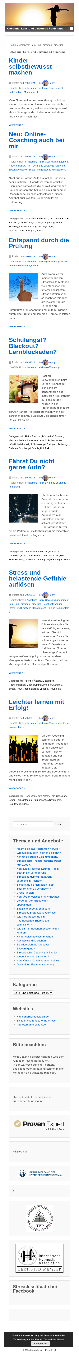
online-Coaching (28, 226)
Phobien (47, 685)
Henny (52, 83)
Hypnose (13, 222)
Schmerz (58, 685)
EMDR (65, 218)
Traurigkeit (55, 689)
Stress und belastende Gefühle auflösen (37, 578)
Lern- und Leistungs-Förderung (43, 88)
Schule (35, 448)
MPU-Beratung (16, 559)
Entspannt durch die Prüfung (39, 243)
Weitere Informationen (54, 1339)
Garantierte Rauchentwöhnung (35, 964)
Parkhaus (30, 559)
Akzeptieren (40, 1343)
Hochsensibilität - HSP (20, 165)
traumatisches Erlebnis (36, 689)
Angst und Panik (35, 161)
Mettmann (54, 555)
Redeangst (63, 444)
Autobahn (43, 551)
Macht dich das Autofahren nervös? (38, 848)
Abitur (28, 436)
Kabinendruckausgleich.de (33, 1016)
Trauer (19, 689)
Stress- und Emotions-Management (47, 169)
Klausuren (32, 440)
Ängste (37, 681)
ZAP (47, 448)
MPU (62, 555)
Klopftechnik (25, 222)
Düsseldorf (55, 218)
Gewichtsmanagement (56, 161)
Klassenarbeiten (17, 440)
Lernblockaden (47, 440)
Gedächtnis (31, 796)
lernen (59, 222)
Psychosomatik (17, 230)
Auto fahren (31, 551)
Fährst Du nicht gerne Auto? (31, 464)
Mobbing (13, 226)
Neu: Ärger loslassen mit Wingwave (38, 896)
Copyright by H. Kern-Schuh (43, 1350)
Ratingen (30, 230)
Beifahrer (54, 551)
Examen (59, 436)
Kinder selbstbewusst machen (30, 66)
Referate (13, 448)
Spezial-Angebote (18, 169)
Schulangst (25, 448)
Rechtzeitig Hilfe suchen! (32, 940)
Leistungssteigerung (44, 222)
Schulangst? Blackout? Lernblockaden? (33, 345)
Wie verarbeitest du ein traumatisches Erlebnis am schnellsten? (33, 920)
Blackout (36, 436)
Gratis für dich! (26, 892)
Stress (39, 230)
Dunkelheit (14, 555)
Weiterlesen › (17, 124)
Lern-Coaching (58, 796)
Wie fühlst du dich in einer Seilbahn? (39, 852)
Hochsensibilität (17, 685)
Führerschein (41, 555)
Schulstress (15, 804)
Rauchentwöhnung (53, 604)
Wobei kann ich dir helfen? (33, 956)
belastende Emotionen (36, 218)
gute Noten (43, 796)
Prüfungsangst (45, 226)
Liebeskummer (34, 685)
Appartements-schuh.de (31, 1024)
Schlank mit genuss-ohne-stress (36, 1020)
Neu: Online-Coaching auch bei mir (36, 140)
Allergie (29, 681)
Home (13, 45)
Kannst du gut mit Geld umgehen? (37, 856)
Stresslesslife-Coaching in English (37, 952)
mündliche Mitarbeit (19, 444)
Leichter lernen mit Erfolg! (36, 704)
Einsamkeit (48, 681)
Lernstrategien (24, 800)
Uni (42, 448)
